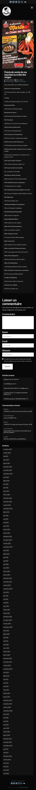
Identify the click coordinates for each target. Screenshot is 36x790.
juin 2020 (5, 637)
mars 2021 (6, 606)
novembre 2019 (7, 662)
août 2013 (6, 770)
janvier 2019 (6, 696)
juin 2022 (5, 557)
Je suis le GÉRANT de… (10, 418)
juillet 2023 (6, 512)
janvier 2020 (6, 655)
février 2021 (6, 609)
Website (6, 350)
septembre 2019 (7, 669)
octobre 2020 (7, 623)
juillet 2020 (6, 634)
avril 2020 (6, 644)
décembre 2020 (7, 616)
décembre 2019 (7, 658)
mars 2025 (6, 459)
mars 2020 (6, 648)
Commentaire (8, 314)
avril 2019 (6, 686)
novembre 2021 (7, 581)
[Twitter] (13, 2)
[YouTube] (19, 2)
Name (5, 332)
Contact (14, 780)
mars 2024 (6, 491)
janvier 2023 (6, 533)
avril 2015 (6, 766)
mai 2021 (5, 599)
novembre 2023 (7, 501)
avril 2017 (6, 752)
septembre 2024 (7, 473)
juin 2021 (5, 595)
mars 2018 (6, 728)
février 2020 (6, 651)
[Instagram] (22, 2)
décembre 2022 (7, 536)
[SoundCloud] (25, 2)
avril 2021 (6, 602)
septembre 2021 (7, 588)
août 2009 (6, 773)
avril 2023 (6, 522)
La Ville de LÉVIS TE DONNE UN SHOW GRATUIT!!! (15, 393)
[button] (32, 7)
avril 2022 (6, 564)
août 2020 (6, 630)
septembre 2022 (7, 547)
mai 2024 (5, 487)
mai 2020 (5, 641)
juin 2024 (5, 484)
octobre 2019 (7, 665)
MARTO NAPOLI (24, 787)
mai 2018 (5, 721)
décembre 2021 (7, 578)
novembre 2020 (7, 620)
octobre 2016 (7, 759)
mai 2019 (5, 683)
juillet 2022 (6, 554)
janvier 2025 (6, 463)
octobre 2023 (7, 505)
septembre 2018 (7, 710)
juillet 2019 (6, 676)
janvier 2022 (6, 574)
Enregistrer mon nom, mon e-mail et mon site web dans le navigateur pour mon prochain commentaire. (18, 360)
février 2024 (6, 494)
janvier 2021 (6, 613)
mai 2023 (5, 519)
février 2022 (6, 571)
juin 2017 (5, 749)
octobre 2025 (7, 452)
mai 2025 (5, 456)
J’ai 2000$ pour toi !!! (10, 384)
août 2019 (6, 672)
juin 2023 (5, 515)
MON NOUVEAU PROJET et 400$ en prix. (16, 388)
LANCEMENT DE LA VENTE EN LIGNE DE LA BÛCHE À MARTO (17, 431)
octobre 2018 (7, 707)
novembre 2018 (7, 703)
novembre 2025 (7, 449)
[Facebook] (11, 2)
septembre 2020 (7, 627)
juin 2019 (5, 679)
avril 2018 (6, 724)
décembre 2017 (7, 738)
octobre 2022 (7, 543)
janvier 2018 (6, 735)
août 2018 (6, 714)
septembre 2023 (7, 508)
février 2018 (6, 731)
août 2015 (6, 763)
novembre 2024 (7, 470)
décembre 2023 (7, 498)
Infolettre (21, 780)
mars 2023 (6, 526)
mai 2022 (5, 561)
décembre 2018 (7, 700)
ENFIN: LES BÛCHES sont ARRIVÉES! (15, 439)
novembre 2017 (7, 742)
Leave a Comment (21, 81)
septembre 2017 (7, 745)
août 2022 (6, 550)
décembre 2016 (7, 756)
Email (5, 341)
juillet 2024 (6, 480)
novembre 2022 (7, 540)
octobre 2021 (7, 585)
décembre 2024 (7, 466)
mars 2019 (6, 690)
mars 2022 (6, 567)
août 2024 (6, 477)
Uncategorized (9, 81)
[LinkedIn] (16, 2)
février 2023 (6, 529)
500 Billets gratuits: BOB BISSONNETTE (16, 399)
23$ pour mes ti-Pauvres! (11, 379)
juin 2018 (5, 717)
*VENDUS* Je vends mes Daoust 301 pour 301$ (18, 411)
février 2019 (6, 693)
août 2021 (6, 592)
